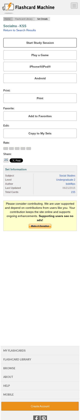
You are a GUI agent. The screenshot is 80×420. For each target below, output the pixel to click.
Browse (9, 368)
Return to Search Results (19, 30)
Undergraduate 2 (65, 179)
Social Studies (67, 175)
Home (7, 19)
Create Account (40, 406)
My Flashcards (14, 350)
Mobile (8, 394)
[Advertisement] (40, 275)
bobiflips (70, 183)
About (8, 376)
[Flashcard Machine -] (28, 8)
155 (73, 192)
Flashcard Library (24, 19)
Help (6, 385)
